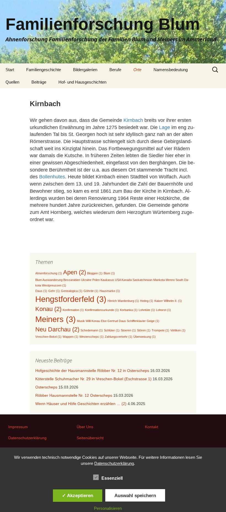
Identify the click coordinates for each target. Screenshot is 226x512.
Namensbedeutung (171, 69)
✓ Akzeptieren (77, 495)
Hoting (146, 300)
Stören (143, 330)
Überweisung (144, 336)
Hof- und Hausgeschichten (82, 82)
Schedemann (91, 330)
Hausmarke (109, 291)
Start (10, 69)
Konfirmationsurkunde (102, 310)
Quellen (12, 82)
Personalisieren (108, 508)
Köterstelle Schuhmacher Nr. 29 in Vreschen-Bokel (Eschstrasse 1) (93, 379)
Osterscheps (46, 387)
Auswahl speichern (135, 495)
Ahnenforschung (48, 273)
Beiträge (38, 82)
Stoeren (128, 330)
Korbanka (129, 310)
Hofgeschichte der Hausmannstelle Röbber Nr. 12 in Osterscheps (92, 370)
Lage (165, 127)
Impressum (18, 427)
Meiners (55, 319)
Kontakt (151, 427)
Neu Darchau (57, 329)
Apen (74, 272)
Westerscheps (91, 336)
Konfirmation (73, 310)
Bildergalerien (85, 69)
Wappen (70, 336)
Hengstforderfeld (70, 299)
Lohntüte (147, 310)
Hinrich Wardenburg (123, 300)
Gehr (54, 291)
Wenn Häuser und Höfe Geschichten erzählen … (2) (81, 403)
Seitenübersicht (90, 438)
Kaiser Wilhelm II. (168, 300)
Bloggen (95, 273)
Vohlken (177, 330)
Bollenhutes (52, 176)
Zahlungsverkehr (118, 336)
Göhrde (91, 291)
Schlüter (112, 330)
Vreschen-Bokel (48, 336)
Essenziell (112, 478)
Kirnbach (133, 120)
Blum (109, 273)
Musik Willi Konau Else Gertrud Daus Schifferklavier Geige (118, 321)
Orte (137, 69)
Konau (48, 308)
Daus (41, 291)
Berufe (115, 69)
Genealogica (71, 291)
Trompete (160, 330)
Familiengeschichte (43, 69)
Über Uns (85, 427)
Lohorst (163, 310)
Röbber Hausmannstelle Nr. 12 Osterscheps (73, 395)
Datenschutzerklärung (27, 438)
